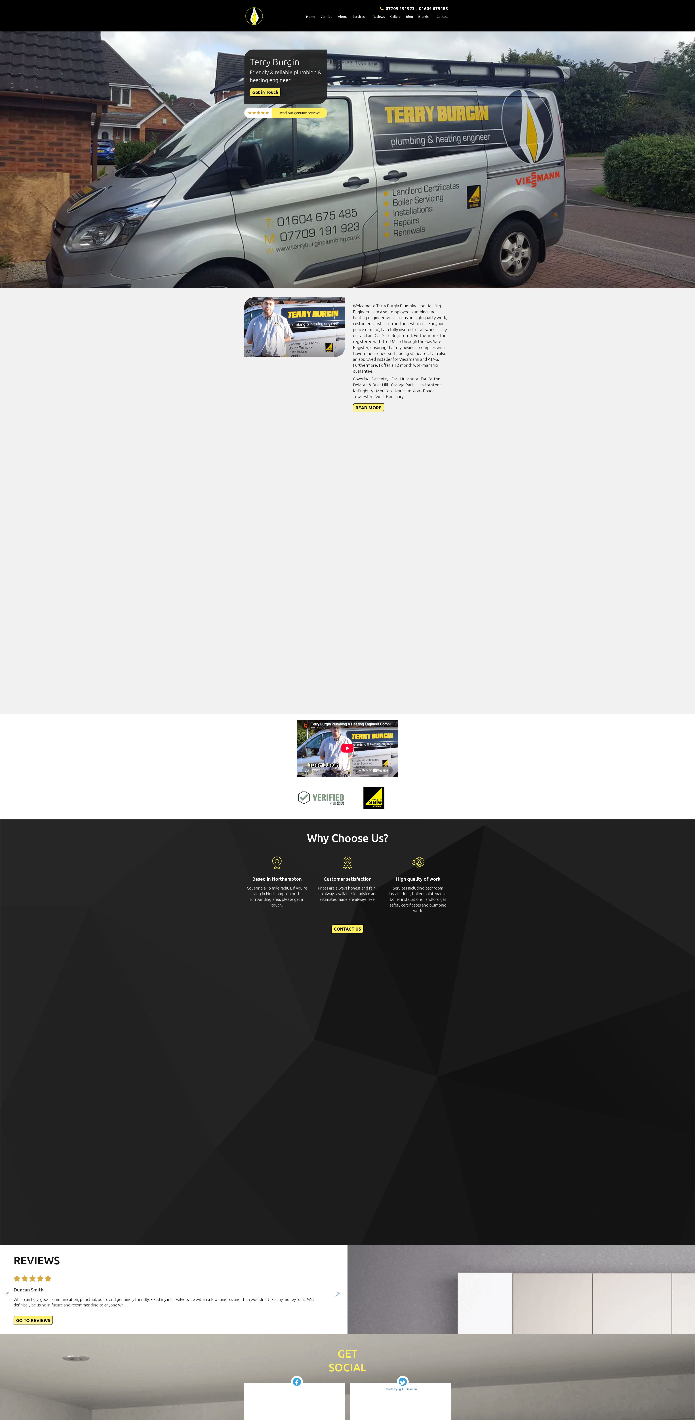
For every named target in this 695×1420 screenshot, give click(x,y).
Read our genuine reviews (299, 113)
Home (310, 16)
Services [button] (359, 16)
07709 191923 (400, 8)
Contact (442, 16)
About (342, 16)
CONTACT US (347, 929)
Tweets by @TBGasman (400, 1389)
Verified (326, 16)
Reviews (379, 16)
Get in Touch (265, 92)
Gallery (395, 16)
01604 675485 (433, 8)
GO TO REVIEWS (33, 1320)
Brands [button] (423, 16)
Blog (409, 16)
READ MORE (368, 407)
